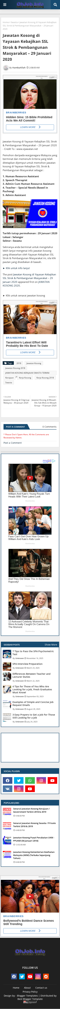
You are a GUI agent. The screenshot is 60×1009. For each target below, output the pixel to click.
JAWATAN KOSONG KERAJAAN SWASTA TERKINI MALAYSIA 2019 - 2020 (27, 373)
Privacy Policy (30, 991)
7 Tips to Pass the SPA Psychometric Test (33, 653)
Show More (51, 644)
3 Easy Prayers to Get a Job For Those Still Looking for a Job (33, 716)
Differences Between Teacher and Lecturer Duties (31, 675)
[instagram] (41, 780)
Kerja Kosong (25, 377)
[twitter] (19, 780)
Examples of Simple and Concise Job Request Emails (33, 704)
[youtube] (52, 780)
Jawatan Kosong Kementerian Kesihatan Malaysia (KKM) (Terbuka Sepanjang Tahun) (33, 854)
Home (6, 22)
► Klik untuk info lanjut (16, 268)
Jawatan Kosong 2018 (15, 368)
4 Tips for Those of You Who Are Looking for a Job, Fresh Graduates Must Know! (32, 689)
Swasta (14, 22)
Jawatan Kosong (33, 363)
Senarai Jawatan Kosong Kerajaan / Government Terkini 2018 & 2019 (31, 810)
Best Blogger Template (30, 999)
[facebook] (7, 780)
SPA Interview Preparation (27, 663)
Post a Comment (13, 442)
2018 (18, 363)
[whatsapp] (30, 780)
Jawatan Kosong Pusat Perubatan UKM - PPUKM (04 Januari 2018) (33, 839)
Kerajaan (9, 377)
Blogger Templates (27, 995)
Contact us (41, 987)
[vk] (7, 788)
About (27, 987)
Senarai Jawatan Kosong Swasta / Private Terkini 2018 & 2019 (34, 825)
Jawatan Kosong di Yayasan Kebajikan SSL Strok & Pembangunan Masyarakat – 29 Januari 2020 (29, 278)
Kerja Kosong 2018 (45, 377)
